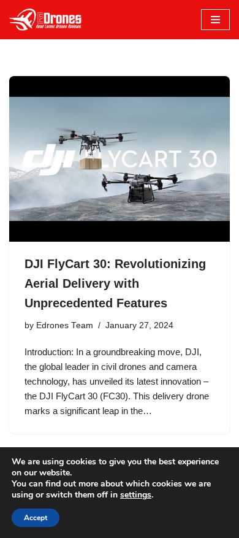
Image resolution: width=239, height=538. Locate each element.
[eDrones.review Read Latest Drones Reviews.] (46, 20)
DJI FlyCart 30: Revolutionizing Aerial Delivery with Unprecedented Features (115, 283)
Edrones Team (64, 325)
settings (135, 495)
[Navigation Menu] (215, 19)
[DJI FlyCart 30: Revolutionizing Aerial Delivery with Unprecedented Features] (119, 159)
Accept (35, 518)
